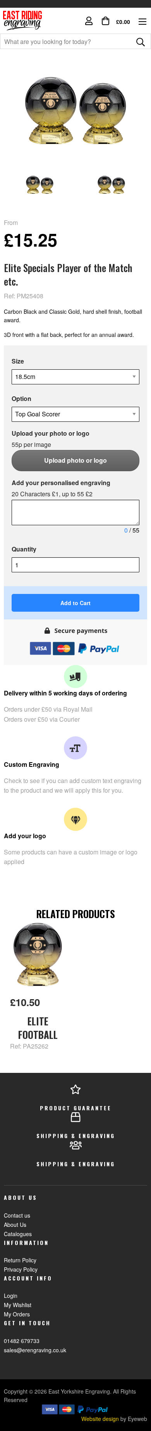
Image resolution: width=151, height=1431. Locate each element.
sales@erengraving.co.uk (35, 1350)
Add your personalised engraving (61, 488)
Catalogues (18, 1234)
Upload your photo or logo (50, 439)
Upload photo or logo (75, 460)
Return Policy (20, 1260)
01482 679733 (21, 1341)
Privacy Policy (21, 1269)
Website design (100, 1419)
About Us (15, 1224)
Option (21, 398)
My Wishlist (17, 1305)
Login (10, 1295)
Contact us (17, 1215)
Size (18, 361)
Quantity (24, 549)
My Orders (17, 1314)
